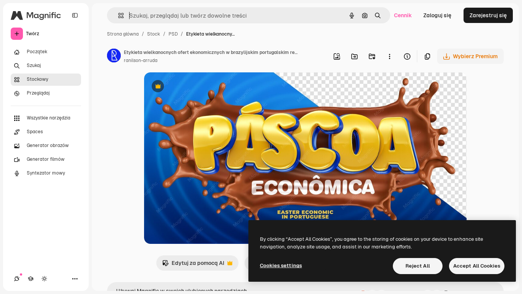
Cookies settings (281, 265)
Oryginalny (196, 87)
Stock (153, 34)
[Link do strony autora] (114, 57)
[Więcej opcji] (389, 56)
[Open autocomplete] (117, 15)
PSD (173, 34)
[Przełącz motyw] (44, 279)
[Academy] (30, 279)
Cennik (403, 15)
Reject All (417, 266)
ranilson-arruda (140, 60)
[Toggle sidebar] (75, 15)
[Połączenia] (17, 279)
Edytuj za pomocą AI (193, 265)
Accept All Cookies (476, 266)
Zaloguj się (437, 15)
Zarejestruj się (488, 15)
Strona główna (123, 34)
